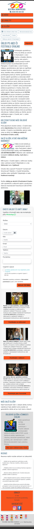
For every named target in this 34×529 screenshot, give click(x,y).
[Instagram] (14, 508)
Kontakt (17, 500)
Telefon (5, 250)
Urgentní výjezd (8, 267)
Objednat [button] (28, 43)
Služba (5, 220)
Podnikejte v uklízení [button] (17, 358)
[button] (17, 15)
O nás (17, 495)
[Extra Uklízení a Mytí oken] (17, 6)
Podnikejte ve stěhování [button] (17, 322)
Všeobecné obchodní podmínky (17, 498)
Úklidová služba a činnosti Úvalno (17, 415)
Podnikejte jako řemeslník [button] (17, 393)
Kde (4, 236)
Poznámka (6, 257)
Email (5, 244)
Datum (5, 229)
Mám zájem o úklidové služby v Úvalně (17, 448)
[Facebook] (19, 508)
